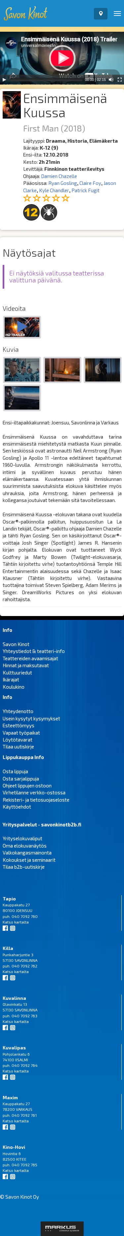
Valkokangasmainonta (27, 852)
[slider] (46, 79)
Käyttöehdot (17, 807)
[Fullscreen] (119, 79)
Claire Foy (90, 183)
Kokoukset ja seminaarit (29, 860)
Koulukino (13, 687)
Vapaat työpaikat (21, 733)
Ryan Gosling (62, 183)
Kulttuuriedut (17, 672)
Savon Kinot (16, 644)
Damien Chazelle (59, 176)
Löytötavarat (17, 740)
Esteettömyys (18, 725)
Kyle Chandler (54, 190)
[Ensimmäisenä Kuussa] (22, 328)
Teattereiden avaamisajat (30, 658)
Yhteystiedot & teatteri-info (34, 651)
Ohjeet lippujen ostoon (27, 785)
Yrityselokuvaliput (22, 838)
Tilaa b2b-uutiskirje (24, 867)
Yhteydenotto (18, 711)
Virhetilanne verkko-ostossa (34, 792)
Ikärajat (11, 679)
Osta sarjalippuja (21, 779)
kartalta (21, 922)
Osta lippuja (15, 771)
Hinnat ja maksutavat (26, 665)
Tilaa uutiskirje (18, 746)
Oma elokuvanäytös (25, 846)
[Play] (4, 79)
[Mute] (111, 79)
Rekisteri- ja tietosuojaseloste (36, 800)
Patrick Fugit (85, 190)
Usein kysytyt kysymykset (31, 718)
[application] (62, 58)
